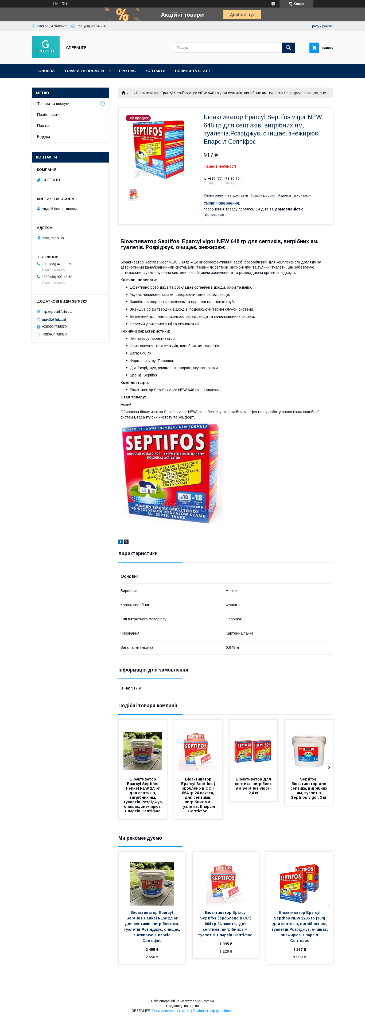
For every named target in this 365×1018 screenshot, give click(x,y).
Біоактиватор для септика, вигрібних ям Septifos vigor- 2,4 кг (254, 786)
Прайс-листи (48, 114)
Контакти (155, 71)
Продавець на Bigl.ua (182, 1006)
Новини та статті (193, 71)
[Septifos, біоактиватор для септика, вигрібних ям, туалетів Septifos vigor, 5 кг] (309, 746)
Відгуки (43, 136)
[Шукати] (288, 48)
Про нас (127, 71)
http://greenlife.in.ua (57, 312)
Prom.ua (207, 1001)
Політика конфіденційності (213, 1011)
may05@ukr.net (54, 319)
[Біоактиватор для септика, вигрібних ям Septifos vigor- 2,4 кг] (254, 746)
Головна (46, 71)
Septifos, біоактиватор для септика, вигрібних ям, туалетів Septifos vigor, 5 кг (309, 788)
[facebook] (120, 542)
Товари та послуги (84, 71)
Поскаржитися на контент (171, 1011)
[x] (126, 542)
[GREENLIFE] (46, 57)
